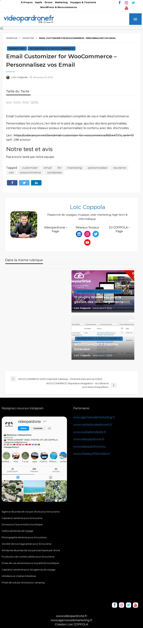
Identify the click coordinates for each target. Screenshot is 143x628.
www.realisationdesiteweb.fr (92, 424)
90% (9, 102)
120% (34, 102)
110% (25, 102)
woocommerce (30, 172)
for (59, 167)
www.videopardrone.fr (88, 439)
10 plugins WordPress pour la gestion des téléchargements (98, 299)
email (47, 167)
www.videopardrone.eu (89, 446)
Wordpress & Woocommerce (51, 48)
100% (17, 102)
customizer (29, 167)
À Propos (27, 2)
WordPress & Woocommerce (58, 7)
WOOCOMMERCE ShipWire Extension (96, 347)
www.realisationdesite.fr (89, 432)
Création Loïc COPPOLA (71, 624)
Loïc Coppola (19, 77)
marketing (74, 167)
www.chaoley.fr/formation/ (91, 453)
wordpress (54, 172)
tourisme (119, 167)
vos (11, 172)
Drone (48, 2)
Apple (38, 2)
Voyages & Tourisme (83, 2)
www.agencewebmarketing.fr (94, 417)
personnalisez (97, 167)
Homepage (11, 38)
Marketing (61, 2)
